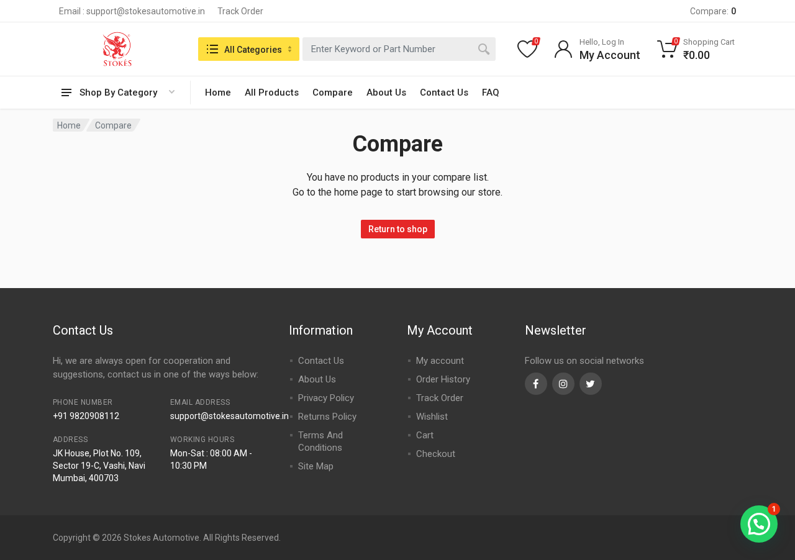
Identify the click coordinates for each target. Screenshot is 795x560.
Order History (443, 379)
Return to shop (397, 229)
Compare (332, 92)
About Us (386, 92)
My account (440, 360)
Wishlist (432, 416)
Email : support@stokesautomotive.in (132, 11)
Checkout (435, 453)
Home (218, 92)
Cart (425, 435)
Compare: (713, 11)
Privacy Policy (326, 398)
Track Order (240, 11)
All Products (272, 92)
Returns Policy (327, 416)
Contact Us (444, 92)
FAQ (490, 92)
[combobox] (399, 49)
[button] (759, 524)
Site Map (316, 466)
